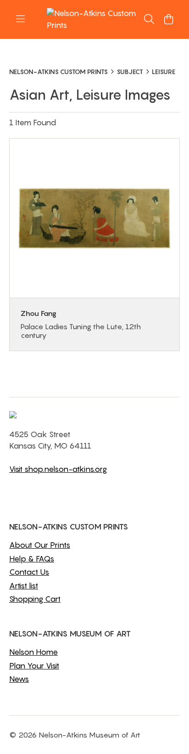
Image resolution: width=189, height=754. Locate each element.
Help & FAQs (31, 558)
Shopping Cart (35, 599)
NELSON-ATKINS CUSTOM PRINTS (58, 71)
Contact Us (29, 572)
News (19, 679)
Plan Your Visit (34, 665)
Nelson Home (33, 652)
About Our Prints (39, 545)
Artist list (23, 585)
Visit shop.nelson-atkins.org (58, 469)
